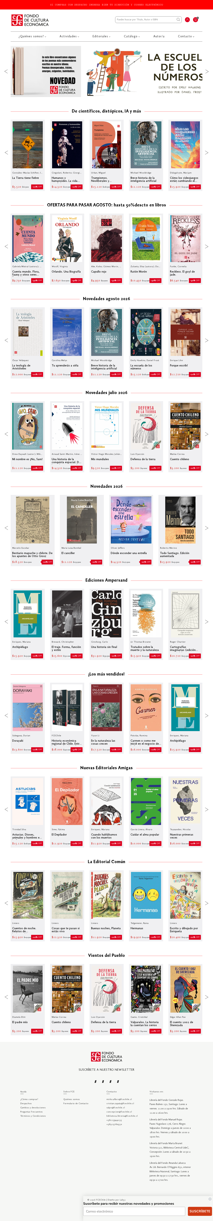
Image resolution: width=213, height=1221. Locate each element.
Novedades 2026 (107, 486)
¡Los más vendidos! (106, 674)
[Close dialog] (210, 1199)
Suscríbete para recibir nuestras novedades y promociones (128, 1203)
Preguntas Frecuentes (31, 1112)
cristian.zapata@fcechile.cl (120, 1103)
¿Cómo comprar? (29, 1099)
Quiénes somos (71, 1099)
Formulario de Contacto (76, 1103)
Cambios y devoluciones (33, 1107)
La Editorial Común (106, 862)
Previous (6, 71)
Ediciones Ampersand (106, 580)
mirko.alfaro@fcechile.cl (119, 1099)
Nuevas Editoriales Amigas (106, 768)
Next (207, 71)
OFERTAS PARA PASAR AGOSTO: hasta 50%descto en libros (106, 205)
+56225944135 (114, 1120)
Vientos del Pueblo (106, 955)
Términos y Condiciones (33, 1116)
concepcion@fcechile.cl (119, 1112)
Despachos (26, 1103)
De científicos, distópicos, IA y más (106, 111)
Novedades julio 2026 (106, 393)
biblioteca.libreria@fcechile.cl (122, 1116)
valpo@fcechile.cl (115, 1107)
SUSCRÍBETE (200, 1211)
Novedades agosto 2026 (106, 299)
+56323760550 (114, 1124)
